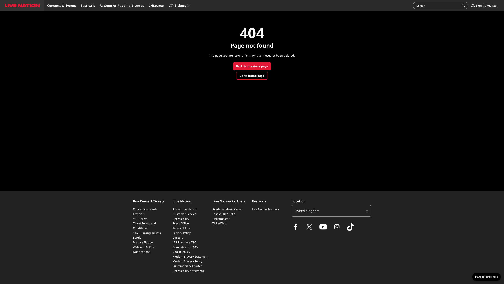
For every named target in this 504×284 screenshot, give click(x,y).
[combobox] (438, 5)
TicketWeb (219, 223)
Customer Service (184, 214)
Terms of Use (181, 228)
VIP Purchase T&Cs (185, 242)
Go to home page (252, 76)
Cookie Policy (181, 252)
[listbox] (331, 210)
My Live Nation (143, 242)
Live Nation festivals (265, 209)
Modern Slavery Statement (190, 256)
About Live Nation (185, 209)
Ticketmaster (221, 218)
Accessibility (181, 218)
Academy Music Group (227, 209)
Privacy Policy (182, 233)
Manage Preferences (486, 277)
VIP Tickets (140, 218)
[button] (22, 5)
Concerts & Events (145, 209)
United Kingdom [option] (307, 211)
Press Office (181, 223)
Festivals (139, 214)
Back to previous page (252, 66)
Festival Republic (223, 214)
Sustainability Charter (187, 266)
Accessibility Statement (188, 271)
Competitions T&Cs (185, 247)
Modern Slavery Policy (187, 261)
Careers (178, 237)
